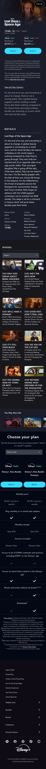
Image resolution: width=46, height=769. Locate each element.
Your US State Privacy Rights (14, 683)
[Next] (42, 422)
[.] (7, 741)
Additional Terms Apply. (17, 79)
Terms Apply (8, 618)
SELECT (13, 51)
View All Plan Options (14, 87)
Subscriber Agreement (12, 688)
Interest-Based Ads (11, 697)
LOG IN (39, 4)
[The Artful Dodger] (13, 422)
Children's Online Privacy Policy (15, 679)
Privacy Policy (9, 674)
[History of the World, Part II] (32, 422)
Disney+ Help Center (29, 647)
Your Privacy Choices (12, 692)
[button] (23, 702)
